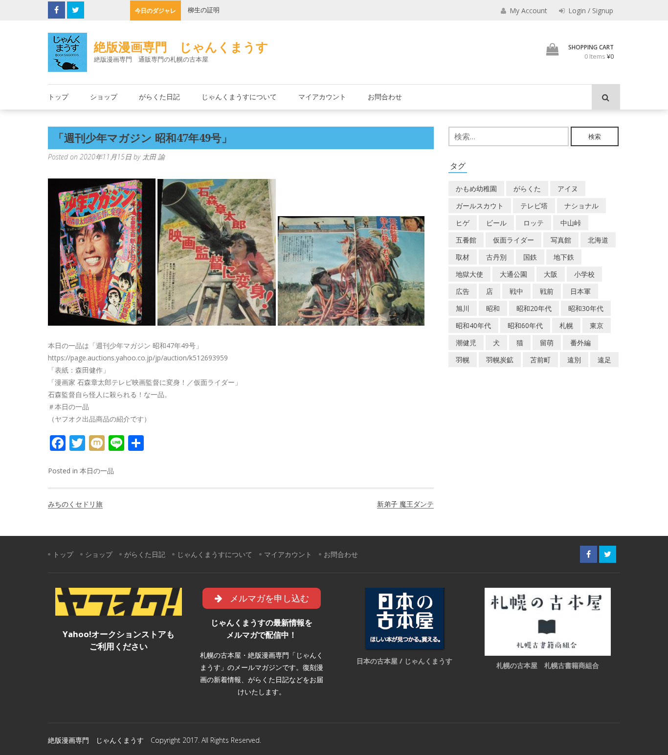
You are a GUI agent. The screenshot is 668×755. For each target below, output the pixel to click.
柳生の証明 (204, 9)
